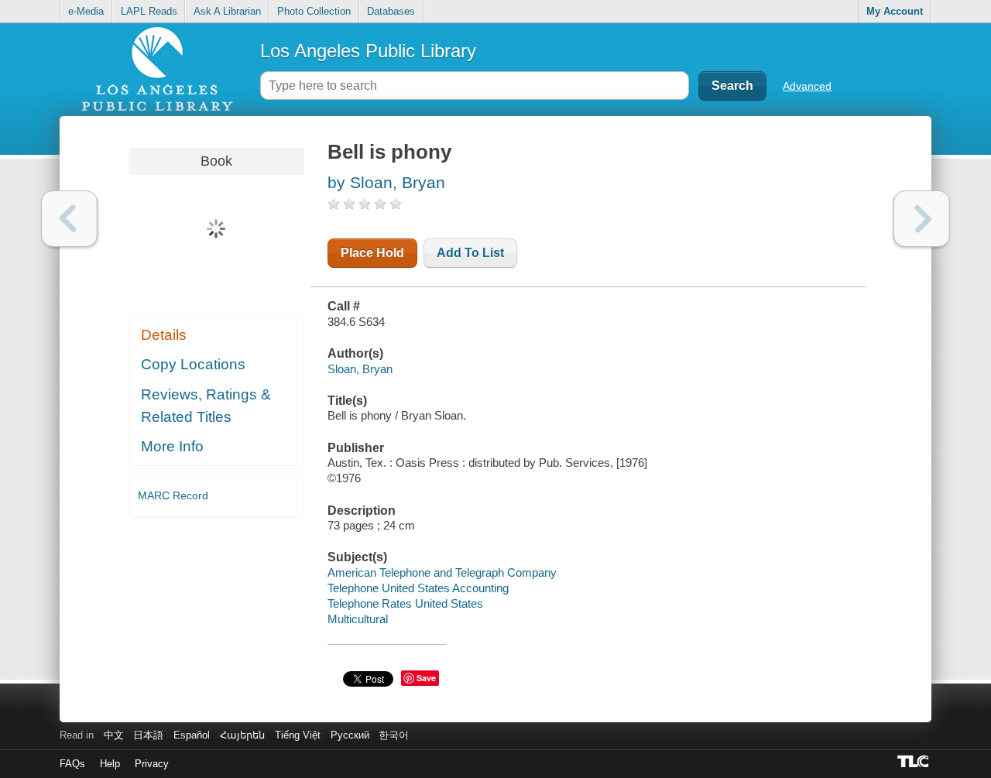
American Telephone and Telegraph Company (442, 572)
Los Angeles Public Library (368, 50)
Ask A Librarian (227, 11)
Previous (69, 218)
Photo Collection (314, 11)
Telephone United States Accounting (418, 588)
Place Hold (372, 252)
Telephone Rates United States (405, 603)
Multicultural (357, 618)
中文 (114, 735)
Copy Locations (193, 364)
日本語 (148, 735)
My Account (894, 11)
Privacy (152, 763)
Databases (391, 11)
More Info (172, 446)
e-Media (86, 11)
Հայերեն (242, 735)
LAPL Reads (149, 11)
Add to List (470, 252)
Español (191, 735)
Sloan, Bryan (360, 368)
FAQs (72, 763)
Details (164, 335)
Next (921, 218)
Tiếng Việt (298, 735)
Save (426, 678)
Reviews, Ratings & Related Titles (206, 405)
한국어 (394, 735)
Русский (350, 735)
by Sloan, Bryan (386, 182)
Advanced (807, 86)
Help (110, 763)
